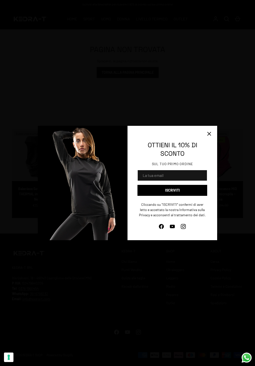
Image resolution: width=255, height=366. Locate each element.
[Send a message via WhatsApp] (247, 358)
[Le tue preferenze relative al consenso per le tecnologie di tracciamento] (8, 357)
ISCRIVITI (172, 190)
